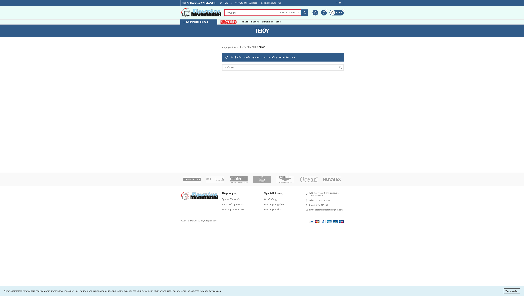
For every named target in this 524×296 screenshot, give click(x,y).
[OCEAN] (308, 179)
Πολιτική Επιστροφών (233, 209)
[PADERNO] (285, 179)
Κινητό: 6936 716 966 (318, 205)
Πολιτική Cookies (272, 209)
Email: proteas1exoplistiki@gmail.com (326, 210)
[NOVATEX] (332, 179)
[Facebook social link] (337, 3)
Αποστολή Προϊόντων (233, 204)
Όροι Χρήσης (270, 199)
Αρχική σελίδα (229, 47)
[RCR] (262, 179)
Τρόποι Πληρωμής (231, 199)
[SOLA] (238, 179)
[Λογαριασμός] (315, 12)
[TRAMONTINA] (192, 179)
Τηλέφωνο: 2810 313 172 (319, 200)
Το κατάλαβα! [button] (512, 291)
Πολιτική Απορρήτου (274, 204)
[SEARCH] (304, 12)
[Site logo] (201, 12)
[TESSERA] (215, 179)
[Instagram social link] (340, 3)
